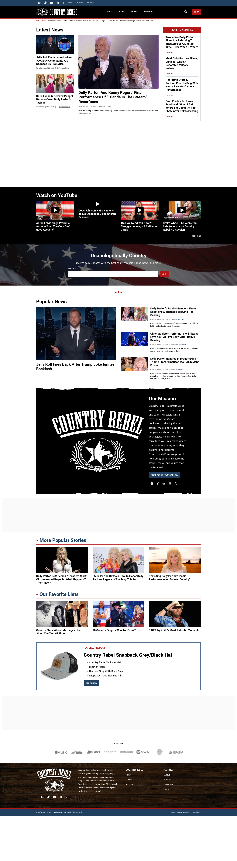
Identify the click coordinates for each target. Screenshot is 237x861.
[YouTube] (164, 484)
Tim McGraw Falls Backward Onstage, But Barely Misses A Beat (131, 21)
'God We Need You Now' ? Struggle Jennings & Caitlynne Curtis (139, 226)
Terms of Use (196, 812)
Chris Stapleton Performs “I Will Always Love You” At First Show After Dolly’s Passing (174, 337)
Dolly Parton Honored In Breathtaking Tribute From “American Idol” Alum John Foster (174, 362)
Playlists (148, 12)
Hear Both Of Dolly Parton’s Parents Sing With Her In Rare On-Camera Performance (182, 84)
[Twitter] (176, 484)
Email (72, 269)
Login (166, 789)
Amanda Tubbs (64, 68)
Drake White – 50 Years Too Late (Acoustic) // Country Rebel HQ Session (180, 226)
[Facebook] (152, 484)
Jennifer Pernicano (179, 344)
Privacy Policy (185, 812)
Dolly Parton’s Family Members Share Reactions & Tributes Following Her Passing (173, 312)
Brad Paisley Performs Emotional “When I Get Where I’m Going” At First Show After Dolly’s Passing (182, 106)
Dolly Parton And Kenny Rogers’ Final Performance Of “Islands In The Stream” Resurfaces (112, 97)
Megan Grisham (64, 107)
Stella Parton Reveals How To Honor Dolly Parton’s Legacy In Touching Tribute (118, 577)
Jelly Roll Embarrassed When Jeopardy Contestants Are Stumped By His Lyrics (54, 61)
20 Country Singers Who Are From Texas (117, 630)
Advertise (168, 785)
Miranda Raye (178, 369)
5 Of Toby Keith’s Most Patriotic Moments (174, 630)
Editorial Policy (175, 812)
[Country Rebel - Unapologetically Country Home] (56, 12)
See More (196, 236)
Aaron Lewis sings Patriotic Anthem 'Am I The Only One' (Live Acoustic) (53, 226)
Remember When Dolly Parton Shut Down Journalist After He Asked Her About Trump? (76, 21)
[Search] (186, 12)
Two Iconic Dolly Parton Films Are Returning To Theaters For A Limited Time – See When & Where (182, 42)
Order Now (91, 683)
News (122, 12)
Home (110, 12)
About (167, 775)
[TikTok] (158, 484)
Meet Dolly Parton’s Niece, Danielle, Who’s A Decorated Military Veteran (182, 63)
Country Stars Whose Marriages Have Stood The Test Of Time (59, 632)
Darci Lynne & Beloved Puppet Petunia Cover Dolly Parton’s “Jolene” (54, 99)
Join (164, 274)
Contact (167, 780)
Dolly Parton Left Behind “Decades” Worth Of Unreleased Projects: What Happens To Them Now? (61, 579)
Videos (134, 12)
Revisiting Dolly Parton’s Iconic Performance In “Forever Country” (169, 577)
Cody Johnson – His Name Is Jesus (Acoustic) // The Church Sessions (97, 214)
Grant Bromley (106, 106)
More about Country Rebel (164, 475)
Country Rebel (134, 770)
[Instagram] (170, 484)
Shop (196, 12)
